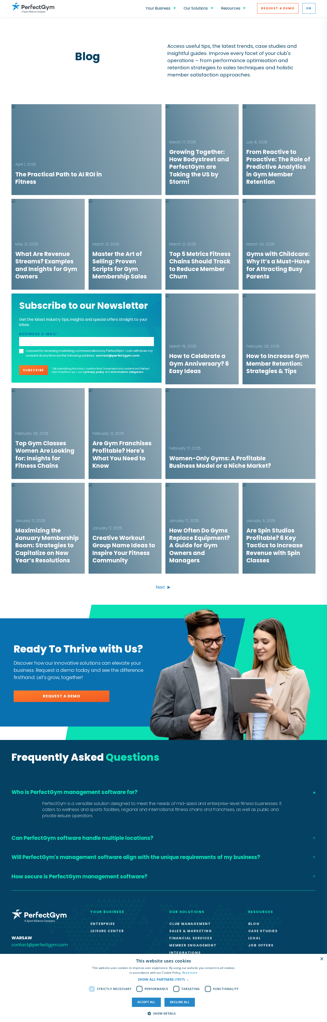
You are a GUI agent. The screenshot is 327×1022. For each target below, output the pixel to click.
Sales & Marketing (190, 931)
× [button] (321, 959)
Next (160, 587)
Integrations (185, 953)
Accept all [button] (146, 1002)
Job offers (261, 945)
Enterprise (102, 924)
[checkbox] (21, 351)
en (308, 8)
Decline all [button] (179, 1002)
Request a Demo (277, 8)
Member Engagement (193, 945)
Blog (254, 924)
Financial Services (190, 938)
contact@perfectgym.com (118, 355)
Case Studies (263, 931)
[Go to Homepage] (32, 8)
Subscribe (33, 370)
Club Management (190, 924)
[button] (163, 979)
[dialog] (163, 988)
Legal (254, 938)
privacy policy (94, 372)
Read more (189, 973)
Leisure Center (107, 931)
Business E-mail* (39, 334)
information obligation (127, 372)
